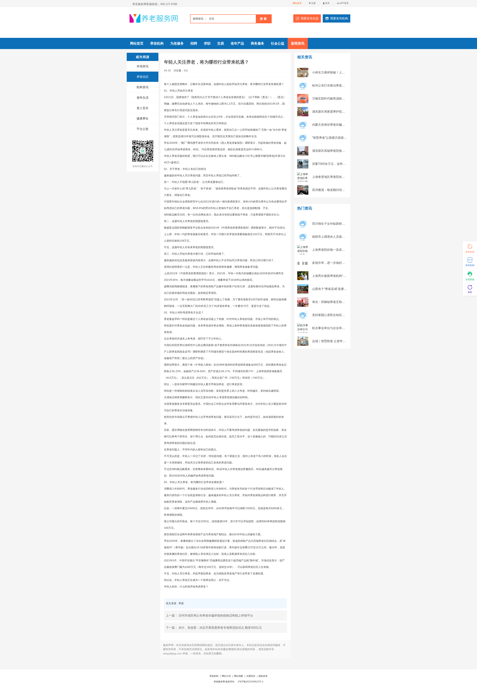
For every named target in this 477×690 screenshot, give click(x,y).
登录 (327, 3)
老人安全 (143, 108)
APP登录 (344, 3)
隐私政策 (263, 676)
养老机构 (157, 43)
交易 (220, 43)
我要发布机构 (339, 18)
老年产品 (237, 43)
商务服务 (257, 43)
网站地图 (238, 676)
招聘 (193, 43)
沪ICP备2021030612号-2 (250, 681)
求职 (207, 43)
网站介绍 (226, 676)
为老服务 (177, 43)
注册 (313, 3)
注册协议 (250, 676)
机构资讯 (143, 87)
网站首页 (297, 3)
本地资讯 (143, 66)
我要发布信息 (310, 18)
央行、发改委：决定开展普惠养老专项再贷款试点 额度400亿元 (220, 627)
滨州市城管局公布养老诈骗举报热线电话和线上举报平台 (216, 615)
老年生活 (143, 97)
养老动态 (143, 76)
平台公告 (143, 129)
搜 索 (263, 18)
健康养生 (143, 118)
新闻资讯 (297, 43)
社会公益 (277, 43)
